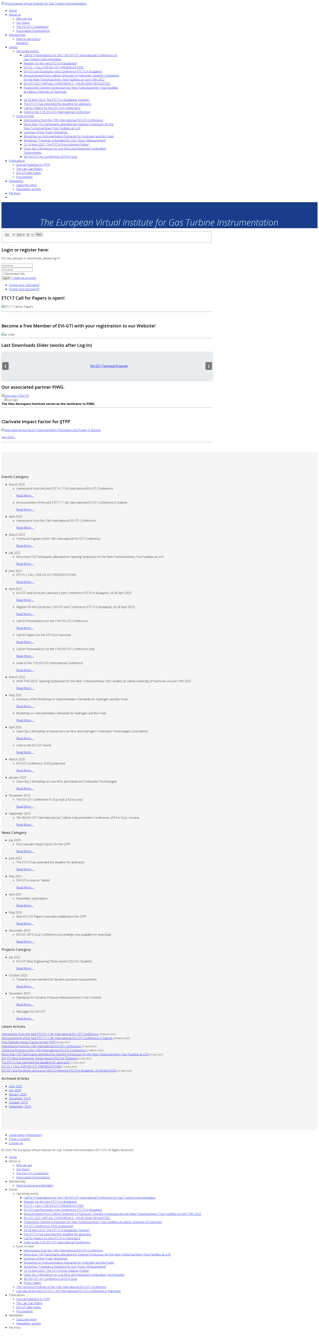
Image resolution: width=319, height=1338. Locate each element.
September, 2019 (20, 1106)
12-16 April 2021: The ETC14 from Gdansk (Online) (56, 144)
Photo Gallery (33, 1283)
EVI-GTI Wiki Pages (28, 173)
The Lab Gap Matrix (29, 169)
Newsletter (16, 181)
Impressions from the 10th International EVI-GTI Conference (63, 120)
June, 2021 (16, 1086)
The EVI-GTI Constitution (32, 27)
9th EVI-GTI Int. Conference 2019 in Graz (50, 157)
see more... (8, 437)
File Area (14, 193)
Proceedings (24, 177)
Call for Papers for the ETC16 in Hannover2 (52, 108)
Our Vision (23, 23)
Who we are (24, 19)
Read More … (25, 495)
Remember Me (15, 274)
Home (13, 10)
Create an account (24, 278)
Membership (17, 35)
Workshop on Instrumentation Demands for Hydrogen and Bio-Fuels (69, 136)
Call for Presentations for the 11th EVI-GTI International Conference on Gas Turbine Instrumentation (90, 1198)
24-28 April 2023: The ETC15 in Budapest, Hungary (56, 100)
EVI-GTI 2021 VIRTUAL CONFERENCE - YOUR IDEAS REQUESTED (67, 84)
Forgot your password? (24, 289)
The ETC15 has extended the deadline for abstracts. (58, 104)
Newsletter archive (28, 189)
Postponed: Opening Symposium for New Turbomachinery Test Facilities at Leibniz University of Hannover (93, 1222)
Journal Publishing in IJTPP (33, 165)
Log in (6, 278)
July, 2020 (15, 1090)
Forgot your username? (24, 285)
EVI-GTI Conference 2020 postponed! (48, 1226)
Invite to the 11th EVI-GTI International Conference (57, 112)
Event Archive (25, 116)
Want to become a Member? (28, 41)
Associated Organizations (33, 31)
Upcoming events (27, 51)
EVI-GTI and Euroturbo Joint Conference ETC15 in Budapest (63, 71)
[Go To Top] (1, 1334)
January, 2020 (18, 1094)
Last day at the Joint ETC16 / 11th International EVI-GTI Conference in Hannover (68, 1291)
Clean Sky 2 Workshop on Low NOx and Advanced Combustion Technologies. (74, 1275)
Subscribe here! (26, 185)
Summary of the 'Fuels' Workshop (45, 132)
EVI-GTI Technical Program (109, 366)
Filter (38, 234)
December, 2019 (20, 1098)
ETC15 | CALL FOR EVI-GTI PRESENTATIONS (54, 67)
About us (15, 15)
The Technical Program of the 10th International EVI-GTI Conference (61, 1287)
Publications (17, 161)
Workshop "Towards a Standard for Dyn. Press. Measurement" (65, 140)
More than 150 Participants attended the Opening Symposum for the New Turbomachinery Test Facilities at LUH (69, 126)
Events (13, 47)
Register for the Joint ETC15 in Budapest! (50, 63)
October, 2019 (18, 1102)
